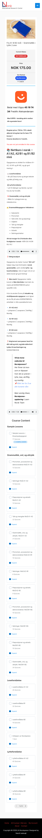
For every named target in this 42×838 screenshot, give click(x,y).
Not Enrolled (21, 56)
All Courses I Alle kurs (19, 823)
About (17, 826)
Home (7, 823)
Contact (24, 826)
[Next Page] (25, 806)
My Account (33, 823)
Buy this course (21, 78)
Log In (21, 81)
